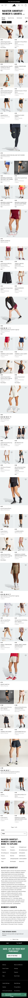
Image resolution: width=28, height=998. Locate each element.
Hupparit (3, 858)
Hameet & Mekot (21, 861)
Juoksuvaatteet (23, 858)
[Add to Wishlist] (11, 27)
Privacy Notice (17, 987)
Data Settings (17, 983)
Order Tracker (5, 968)
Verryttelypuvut (5, 853)
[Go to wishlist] (5, 5)
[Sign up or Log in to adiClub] (19, 5)
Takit (2, 861)
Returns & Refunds (18, 964)
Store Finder (17, 976)
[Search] (22, 5)
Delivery (4, 964)
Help (3, 976)
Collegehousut (22, 847)
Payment (16, 972)
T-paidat (12, 847)
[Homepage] (14, 6)
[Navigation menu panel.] (2, 5)
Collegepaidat (13, 853)
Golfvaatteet (22, 853)
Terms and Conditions (7, 990)
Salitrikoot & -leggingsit (22, 856)
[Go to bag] (25, 5)
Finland (16, 995)
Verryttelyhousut (23, 850)
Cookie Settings (5, 983)
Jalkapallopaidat (14, 858)
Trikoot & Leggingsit (3, 850)
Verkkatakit (13, 861)
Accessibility (17, 990)
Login (7, 943)
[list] (14, 18)
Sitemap (16, 968)
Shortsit (12, 855)
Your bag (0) (19, 943)
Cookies (4, 987)
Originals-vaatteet (12, 850)
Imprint (4, 972)
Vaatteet (3, 847)
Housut (3, 855)
